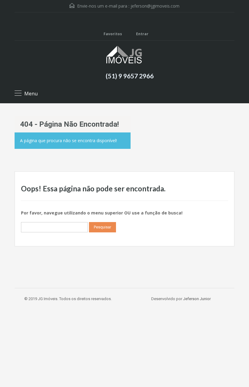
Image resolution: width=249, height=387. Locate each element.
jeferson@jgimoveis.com (155, 6)
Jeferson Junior (197, 298)
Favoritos (113, 33)
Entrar (141, 33)
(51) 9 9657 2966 (130, 76)
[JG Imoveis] (124, 55)
